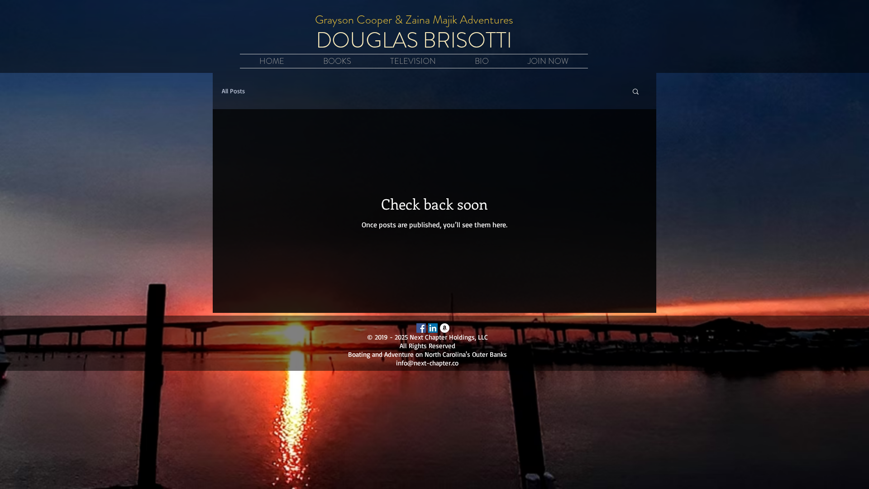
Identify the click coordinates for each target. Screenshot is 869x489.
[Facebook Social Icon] (421, 328)
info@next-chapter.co (427, 363)
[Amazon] (444, 328)
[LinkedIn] (433, 328)
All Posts (233, 91)
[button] (635, 92)
